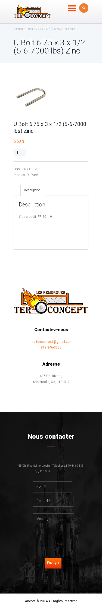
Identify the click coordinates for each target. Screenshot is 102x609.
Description (32, 190)
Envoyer (53, 563)
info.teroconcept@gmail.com (51, 342)
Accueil (18, 29)
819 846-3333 (51, 347)
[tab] (32, 190)
